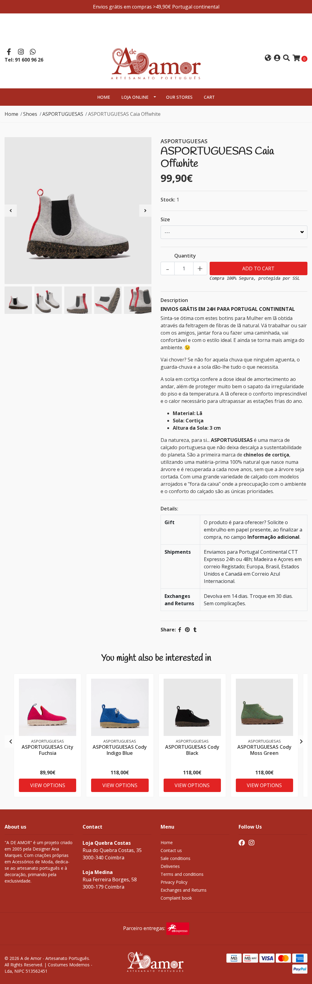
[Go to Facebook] (9, 52)
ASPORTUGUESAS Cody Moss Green (264, 750)
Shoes (30, 114)
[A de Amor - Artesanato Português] (156, 57)
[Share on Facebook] (179, 629)
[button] (268, 58)
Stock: (168, 199)
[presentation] (11, 210)
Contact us (171, 850)
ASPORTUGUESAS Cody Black (192, 750)
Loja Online (134, 97)
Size (165, 219)
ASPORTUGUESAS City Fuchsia (47, 750)
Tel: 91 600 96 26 (24, 59)
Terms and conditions (182, 874)
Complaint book (176, 898)
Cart (209, 97)
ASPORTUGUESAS (62, 114)
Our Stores (179, 97)
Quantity (185, 255)
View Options (47, 785)
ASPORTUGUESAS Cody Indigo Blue (120, 750)
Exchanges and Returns (184, 890)
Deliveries (170, 866)
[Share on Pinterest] (187, 629)
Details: (169, 508)
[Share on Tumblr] (195, 629)
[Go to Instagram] (21, 52)
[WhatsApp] (33, 52)
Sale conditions (175, 858)
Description (174, 300)
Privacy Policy (174, 882)
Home (103, 97)
